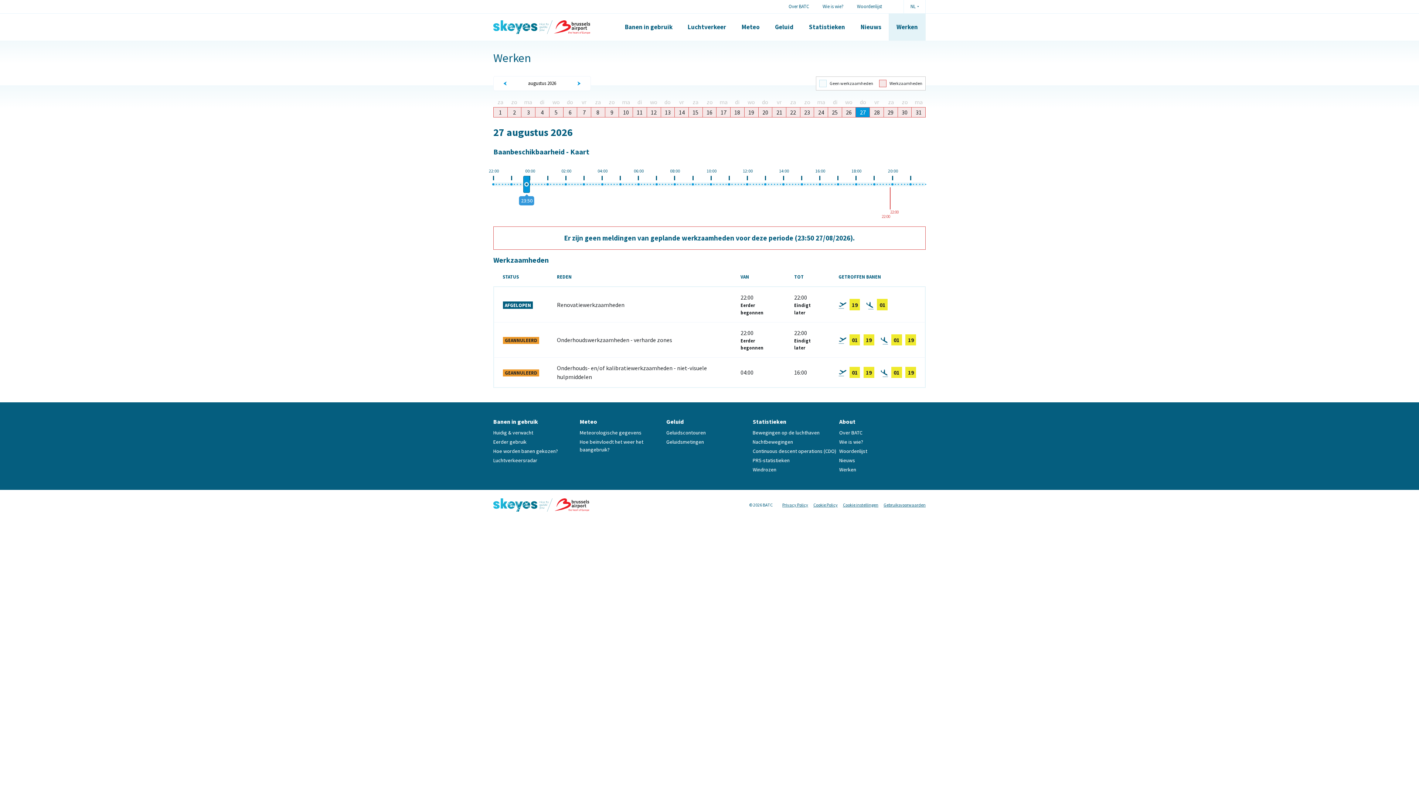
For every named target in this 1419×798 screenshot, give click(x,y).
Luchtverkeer (707, 27)
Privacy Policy (795, 505)
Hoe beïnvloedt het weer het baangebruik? (611, 446)
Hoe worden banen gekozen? (525, 451)
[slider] (526, 184)
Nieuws (871, 27)
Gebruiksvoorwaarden (905, 505)
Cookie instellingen (860, 505)
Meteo (751, 27)
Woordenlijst (869, 6)
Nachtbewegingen (773, 442)
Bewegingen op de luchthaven (786, 432)
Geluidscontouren (686, 432)
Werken (907, 27)
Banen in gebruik (649, 27)
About (847, 421)
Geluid (784, 27)
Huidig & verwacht (513, 432)
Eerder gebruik (510, 442)
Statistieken (827, 27)
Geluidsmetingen (685, 442)
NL (913, 6)
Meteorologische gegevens (611, 432)
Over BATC (799, 6)
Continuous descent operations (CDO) (794, 451)
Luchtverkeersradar (515, 460)
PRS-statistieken (771, 460)
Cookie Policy (825, 505)
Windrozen (764, 469)
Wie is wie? (833, 6)
